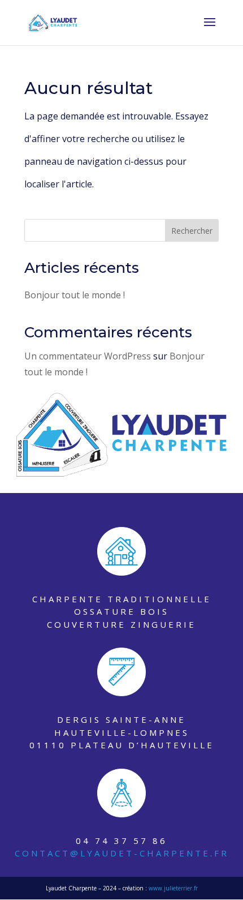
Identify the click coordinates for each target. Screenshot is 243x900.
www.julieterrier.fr (173, 888)
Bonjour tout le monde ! (74, 295)
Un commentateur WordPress (87, 356)
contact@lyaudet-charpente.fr (122, 853)
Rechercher (191, 230)
